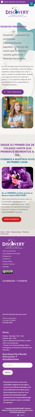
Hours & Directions (9, 251)
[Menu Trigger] (31, 3)
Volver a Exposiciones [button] (14, 92)
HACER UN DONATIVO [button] (11, 219)
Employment (7, 256)
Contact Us (6, 259)
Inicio (2, 232)
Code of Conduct (8, 264)
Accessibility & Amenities (11, 254)
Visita (8, 232)
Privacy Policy (7, 261)
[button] (8, 273)
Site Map (6, 267)
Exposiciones (16, 232)
